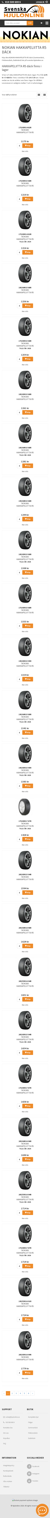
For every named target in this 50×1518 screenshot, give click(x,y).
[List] (44, 95)
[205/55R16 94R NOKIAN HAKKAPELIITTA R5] (25, 967)
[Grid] (39, 95)
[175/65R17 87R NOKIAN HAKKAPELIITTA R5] (25, 1073)
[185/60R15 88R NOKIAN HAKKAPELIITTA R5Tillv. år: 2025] (25, 433)
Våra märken (7, 1481)
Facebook (35, 1466)
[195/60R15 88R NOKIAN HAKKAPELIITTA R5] (25, 486)
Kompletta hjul (33, 1417)
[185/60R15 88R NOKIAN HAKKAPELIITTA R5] (25, 273)
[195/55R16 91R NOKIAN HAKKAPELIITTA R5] (25, 1287)
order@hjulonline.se (12, 1417)
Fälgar (30, 1422)
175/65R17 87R (25, 825)
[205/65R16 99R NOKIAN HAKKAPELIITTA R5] (25, 1340)
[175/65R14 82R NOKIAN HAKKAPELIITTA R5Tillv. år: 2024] (25, 220)
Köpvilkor (6, 1438)
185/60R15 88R (25, 290)
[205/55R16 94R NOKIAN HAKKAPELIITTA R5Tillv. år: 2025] (25, 1180)
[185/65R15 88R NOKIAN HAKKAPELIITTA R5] (25, 380)
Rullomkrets (7, 1476)
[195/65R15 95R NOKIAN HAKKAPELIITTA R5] (25, 646)
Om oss (5, 1433)
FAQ (4, 1444)
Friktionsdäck (7, 60)
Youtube (35, 1481)
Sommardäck (39, 57)
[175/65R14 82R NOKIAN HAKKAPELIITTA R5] (25, 113)
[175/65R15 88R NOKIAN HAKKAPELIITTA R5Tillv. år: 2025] (25, 326)
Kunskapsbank (8, 1471)
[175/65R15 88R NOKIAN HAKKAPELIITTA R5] (25, 166)
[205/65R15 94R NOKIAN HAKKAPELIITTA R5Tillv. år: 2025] (25, 1020)
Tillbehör (6, 1487)
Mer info (25, 151)
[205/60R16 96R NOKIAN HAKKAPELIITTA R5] (25, 913)
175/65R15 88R (25, 183)
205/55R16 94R (25, 983)
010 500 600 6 (12, 1)
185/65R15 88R (25, 396)
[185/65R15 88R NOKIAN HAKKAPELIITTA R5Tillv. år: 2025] (25, 540)
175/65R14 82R (25, 130)
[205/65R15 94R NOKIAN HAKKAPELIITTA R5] (25, 860)
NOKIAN (12, 57)
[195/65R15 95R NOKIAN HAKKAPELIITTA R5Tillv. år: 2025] (25, 753)
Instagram (35, 1474)
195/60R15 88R (25, 503)
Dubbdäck (17, 60)
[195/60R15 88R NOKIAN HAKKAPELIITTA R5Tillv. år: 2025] (25, 700)
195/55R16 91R (25, 1303)
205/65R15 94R (25, 877)
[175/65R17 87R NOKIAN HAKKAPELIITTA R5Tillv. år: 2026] (25, 1233)
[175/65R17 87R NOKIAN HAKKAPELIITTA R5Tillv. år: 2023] (25, 806)
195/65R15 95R (25, 663)
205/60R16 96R (25, 930)
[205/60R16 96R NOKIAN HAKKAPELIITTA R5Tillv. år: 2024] (25, 1127)
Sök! (30, 23)
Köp (29, 145)
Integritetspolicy (8, 1465)
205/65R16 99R (25, 1357)
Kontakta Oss (7, 1428)
